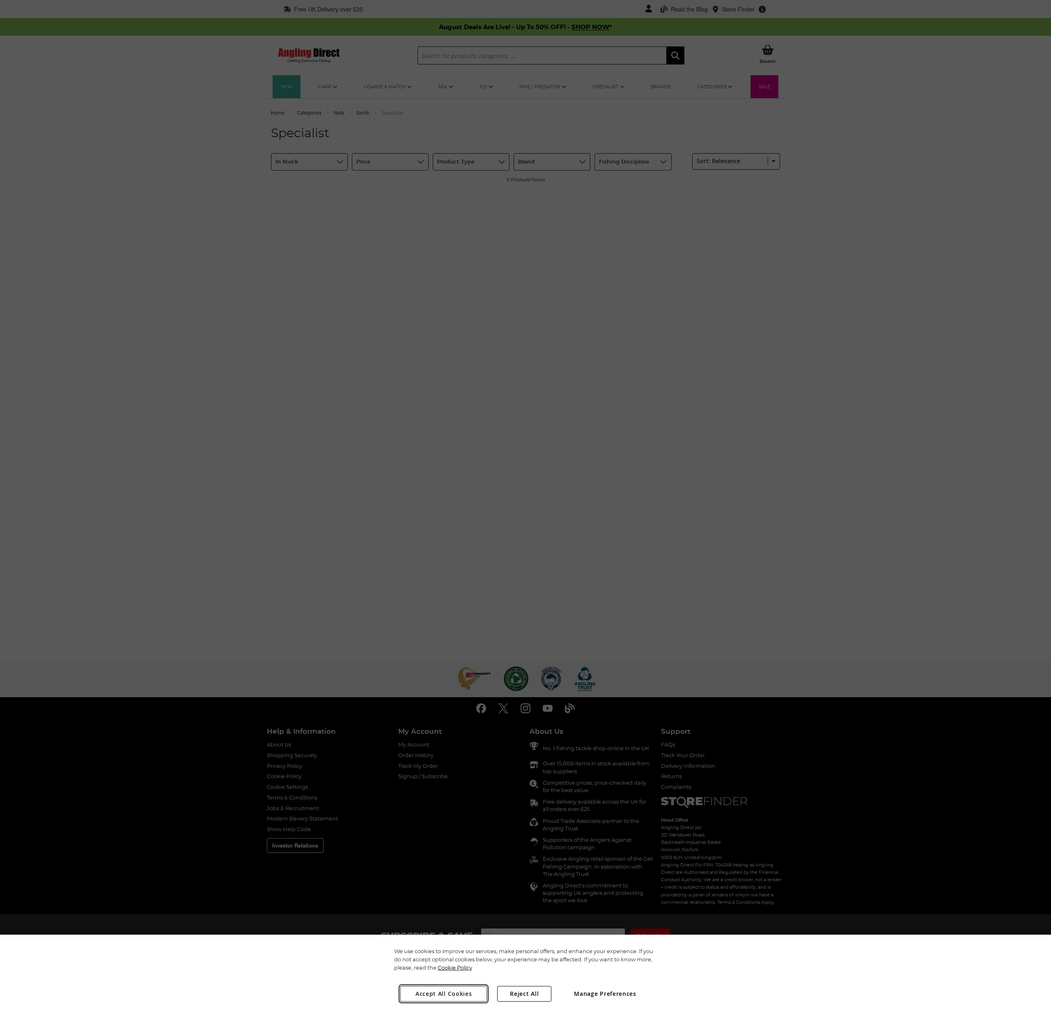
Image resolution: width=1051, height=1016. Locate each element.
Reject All (524, 994)
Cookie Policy (455, 967)
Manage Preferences (605, 994)
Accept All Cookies (443, 994)
